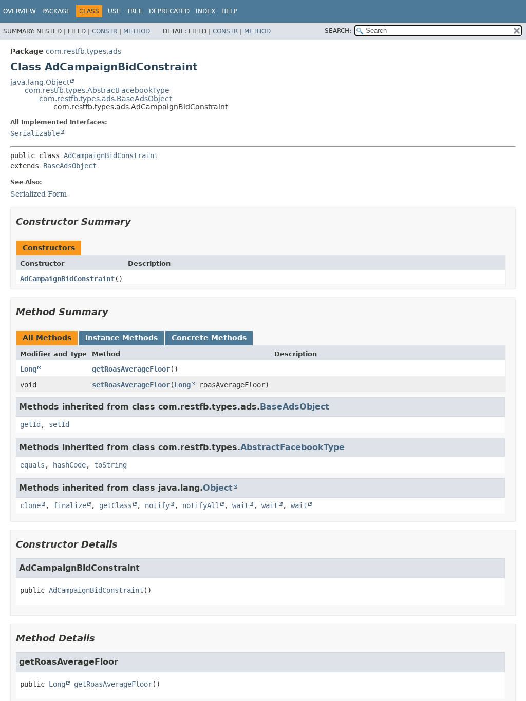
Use (114, 11)
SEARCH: (338, 30)
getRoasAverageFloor (131, 369)
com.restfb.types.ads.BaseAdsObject (105, 98)
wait (240, 505)
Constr (104, 31)
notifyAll (200, 505)
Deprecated (169, 11)
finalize (69, 505)
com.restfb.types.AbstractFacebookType (97, 90)
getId (30, 424)
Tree (135, 11)
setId (59, 424)
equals (32, 465)
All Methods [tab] (47, 338)
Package (56, 11)
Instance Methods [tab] (121, 338)
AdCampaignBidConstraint (111, 155)
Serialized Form (38, 194)
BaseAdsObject (70, 166)
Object (218, 488)
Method (136, 31)
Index (205, 11)
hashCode (69, 465)
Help (229, 11)
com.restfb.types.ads (83, 51)
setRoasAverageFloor (131, 385)
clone (30, 505)
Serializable (35, 133)
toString (110, 465)
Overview (19, 11)
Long (28, 369)
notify (157, 505)
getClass (115, 505)
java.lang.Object (39, 82)
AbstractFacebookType (292, 447)
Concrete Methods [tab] (209, 338)
